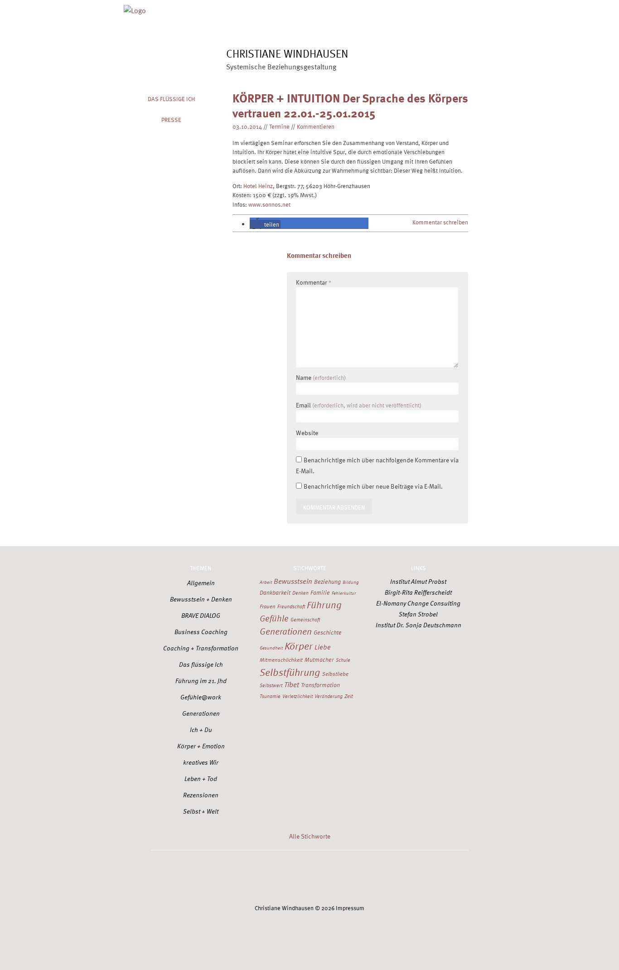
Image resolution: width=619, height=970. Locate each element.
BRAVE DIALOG (200, 615)
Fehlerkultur (344, 593)
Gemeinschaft (305, 619)
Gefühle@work (200, 697)
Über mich (260, 7)
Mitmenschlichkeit (281, 659)
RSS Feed (413, 878)
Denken (300, 593)
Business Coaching (200, 631)
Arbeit (266, 582)
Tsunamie (270, 696)
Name (321, 377)
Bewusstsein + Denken (201, 599)
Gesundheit (271, 648)
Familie (320, 592)
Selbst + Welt (200, 811)
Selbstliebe (335, 673)
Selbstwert (271, 685)
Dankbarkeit (275, 592)
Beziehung (327, 581)
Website (307, 432)
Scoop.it (371, 878)
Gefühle (274, 618)
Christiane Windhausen (287, 53)
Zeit (348, 696)
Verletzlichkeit (297, 696)
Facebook (248, 878)
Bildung (351, 582)
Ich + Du (201, 729)
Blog (345, 7)
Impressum (350, 907)
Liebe (322, 647)
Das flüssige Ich (171, 98)
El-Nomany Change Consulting (418, 603)
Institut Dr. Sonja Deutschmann (418, 625)
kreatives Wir (200, 762)
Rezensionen (200, 795)
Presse (171, 119)
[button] (265, 224)
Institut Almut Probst (418, 581)
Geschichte (328, 632)
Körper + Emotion (201, 746)
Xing (289, 878)
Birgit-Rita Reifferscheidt (418, 592)
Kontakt (457, 7)
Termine (279, 126)
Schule (343, 660)
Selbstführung (290, 671)
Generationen (201, 713)
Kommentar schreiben (440, 222)
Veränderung (328, 696)
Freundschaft (291, 606)
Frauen (268, 606)
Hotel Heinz (258, 185)
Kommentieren (315, 126)
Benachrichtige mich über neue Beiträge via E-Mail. (373, 486)
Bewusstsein (293, 581)
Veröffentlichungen (399, 7)
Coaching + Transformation (200, 648)
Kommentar (313, 282)
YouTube (330, 878)
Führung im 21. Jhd (201, 680)
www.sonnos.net (269, 204)
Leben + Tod (200, 778)
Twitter (206, 878)
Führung (324, 604)
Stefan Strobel (418, 614)
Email (358, 405)
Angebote (306, 7)
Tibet (291, 684)
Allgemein (201, 582)
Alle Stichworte (309, 836)
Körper (299, 645)
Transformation (320, 684)
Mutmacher (319, 659)
